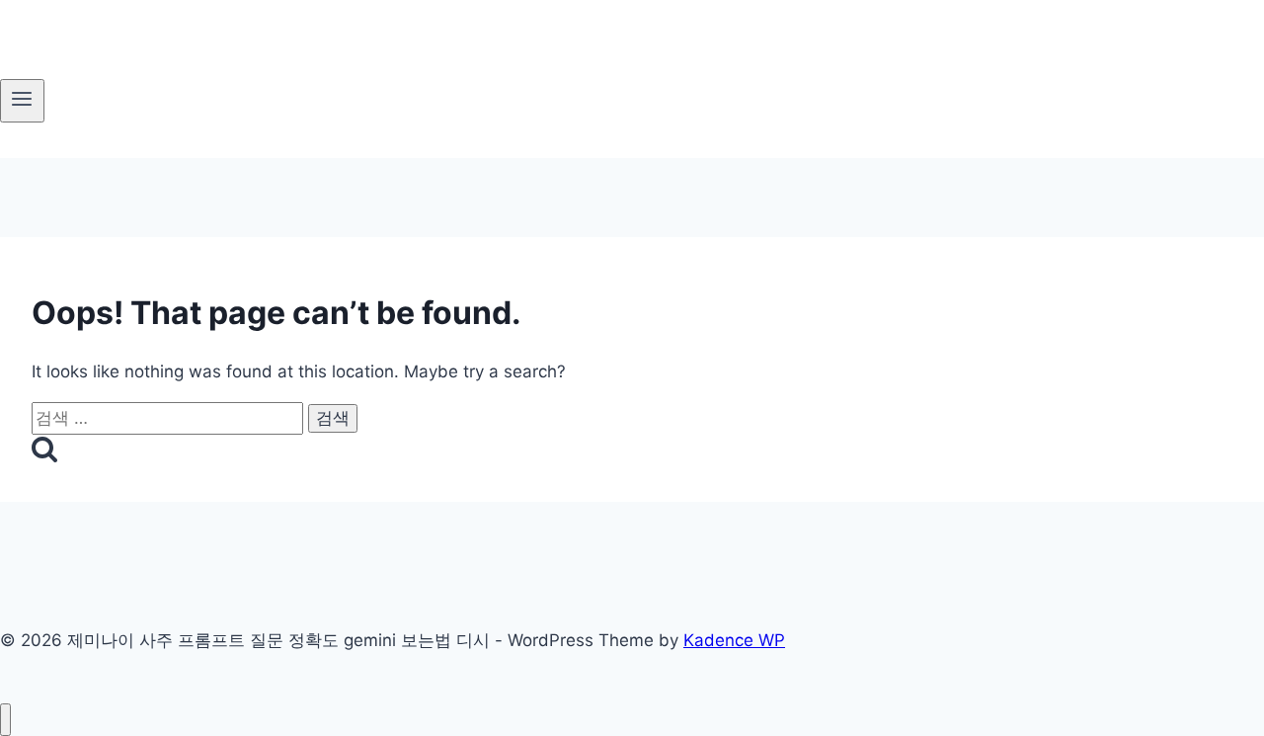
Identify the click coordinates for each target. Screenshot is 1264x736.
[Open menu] (22, 101)
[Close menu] (5, 719)
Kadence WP (734, 640)
